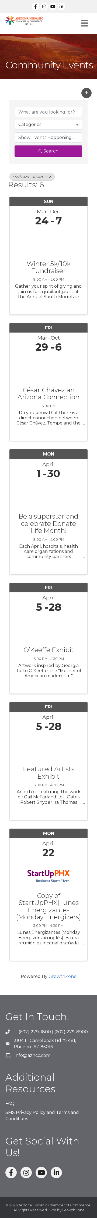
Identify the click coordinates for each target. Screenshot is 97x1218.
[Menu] (84, 23)
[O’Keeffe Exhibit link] (48, 628)
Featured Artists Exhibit (48, 773)
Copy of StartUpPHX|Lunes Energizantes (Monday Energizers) (48, 906)
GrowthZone (62, 976)
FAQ (10, 1103)
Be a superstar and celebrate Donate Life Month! (48, 523)
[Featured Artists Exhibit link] (48, 747)
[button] (86, 93)
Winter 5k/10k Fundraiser (49, 267)
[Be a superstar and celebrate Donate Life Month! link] (48, 494)
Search (50, 151)
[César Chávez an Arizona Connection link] (48, 368)
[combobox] (48, 125)
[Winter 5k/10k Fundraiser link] (48, 242)
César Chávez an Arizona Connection (48, 394)
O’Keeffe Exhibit (48, 649)
